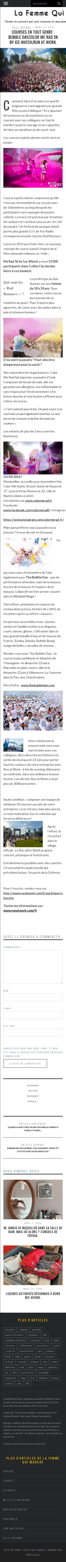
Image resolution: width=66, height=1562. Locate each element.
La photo (9, 1490)
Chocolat (10, 1345)
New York (10, 1367)
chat (47, 1340)
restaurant (10, 1378)
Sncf (32, 1378)
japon (27, 1356)
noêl (22, 1367)
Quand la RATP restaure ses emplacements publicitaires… (33, 1127)
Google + (33, 1101)
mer (45, 1361)
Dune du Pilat (26, 1351)
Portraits (10, 1518)
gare (40, 1351)
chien (56, 1340)
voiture (9, 1383)
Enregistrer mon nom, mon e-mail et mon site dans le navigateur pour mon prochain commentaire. (33, 1052)
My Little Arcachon (16, 1499)
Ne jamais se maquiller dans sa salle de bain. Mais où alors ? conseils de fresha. (33, 1232)
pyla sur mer (27, 1372)
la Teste (9, 1361)
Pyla (14, 1372)
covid (56, 1345)
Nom (7, 990)
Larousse (49, 1356)
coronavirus (43, 1345)
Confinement (25, 1345)
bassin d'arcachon (14, 1334)
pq (6, 1372)
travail (55, 1378)
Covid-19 (10, 1351)
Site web (9, 1025)
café (44, 1334)
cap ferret (35, 1340)
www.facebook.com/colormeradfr (26, 510)
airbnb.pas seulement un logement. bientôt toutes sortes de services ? (33, 1148)
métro (54, 1361)
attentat (23, 1329)
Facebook (33, 1085)
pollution (52, 1367)
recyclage (43, 1372)
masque (34, 1361)
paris (30, 1367)
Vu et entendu (21, 27)
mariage (22, 1361)
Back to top (32, 1554)
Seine (23, 1378)
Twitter (33, 1091)
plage (40, 1367)
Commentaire (13, 947)
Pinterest (33, 1096)
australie (36, 1329)
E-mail (8, 1008)
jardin (37, 1356)
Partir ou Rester (15, 1509)
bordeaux (33, 1334)
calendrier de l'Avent (15, 1340)
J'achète (8, 1480)
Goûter (8, 1471)
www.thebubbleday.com (38, 685)
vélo (19, 1383)
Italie (17, 1356)
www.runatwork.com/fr (20, 910)
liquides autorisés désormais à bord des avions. (33, 1295)
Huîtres (50, 1351)
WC (28, 1383)
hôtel (8, 1356)
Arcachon (10, 1329)
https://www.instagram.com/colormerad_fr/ (33, 519)
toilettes (43, 1378)
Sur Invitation (13, 1528)
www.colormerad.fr (38, 500)
